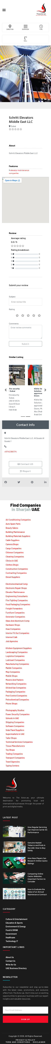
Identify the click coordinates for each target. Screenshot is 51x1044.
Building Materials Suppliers (18, 536)
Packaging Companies (15, 691)
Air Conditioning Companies (18, 520)
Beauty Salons (12, 528)
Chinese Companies (15, 552)
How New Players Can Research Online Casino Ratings (37, 861)
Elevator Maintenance (15, 592)
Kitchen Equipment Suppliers (19, 648)
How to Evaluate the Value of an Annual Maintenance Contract (37, 892)
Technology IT (12, 941)
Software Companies (15, 726)
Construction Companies (17, 569)
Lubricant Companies (15, 660)
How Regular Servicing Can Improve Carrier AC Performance (37, 830)
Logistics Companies (15, 656)
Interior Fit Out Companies (17, 633)
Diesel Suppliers (13, 577)
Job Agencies (12, 641)
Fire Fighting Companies (17, 600)
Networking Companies (16, 684)
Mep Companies (13, 672)
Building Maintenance (15, 532)
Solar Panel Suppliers (15, 730)
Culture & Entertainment (16, 919)
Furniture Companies (15, 612)
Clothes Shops (12, 565)
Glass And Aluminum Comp (17, 621)
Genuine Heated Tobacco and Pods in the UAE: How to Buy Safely (36, 846)
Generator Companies (15, 617)
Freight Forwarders (14, 608)
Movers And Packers (14, 680)
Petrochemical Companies (17, 699)
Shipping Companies (15, 722)
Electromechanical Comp (17, 584)
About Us (10, 957)
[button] (4, 10)
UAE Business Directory (16, 968)
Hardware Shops (13, 625)
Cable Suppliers (12, 540)
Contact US (26, 464)
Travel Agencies (13, 762)
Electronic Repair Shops (16, 588)
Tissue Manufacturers (15, 746)
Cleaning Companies (15, 556)
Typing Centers (12, 765)
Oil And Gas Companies (16, 688)
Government (11, 934)
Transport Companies (15, 758)
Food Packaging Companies (18, 604)
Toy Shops (10, 750)
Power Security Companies (17, 714)
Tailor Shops (11, 738)
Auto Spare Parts (13, 524)
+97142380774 (10, 451)
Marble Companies (14, 668)
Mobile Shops (11, 676)
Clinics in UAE (12, 560)
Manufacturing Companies (17, 664)
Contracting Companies (16, 573)
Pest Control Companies (16, 695)
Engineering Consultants (17, 596)
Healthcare (10, 937)
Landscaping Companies (16, 652)
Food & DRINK (12, 930)
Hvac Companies (13, 629)
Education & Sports (14, 923)
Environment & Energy (16, 926)
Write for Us (11, 964)
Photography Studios (15, 710)
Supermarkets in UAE (15, 734)
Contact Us (10, 961)
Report (26, 471)
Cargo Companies (13, 548)
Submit (25, 344)
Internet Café (11, 637)
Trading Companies (14, 754)
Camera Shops (12, 544)
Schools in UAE (12, 718)
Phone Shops (11, 703)
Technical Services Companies (19, 742)
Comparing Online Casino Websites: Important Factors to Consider (36, 877)
